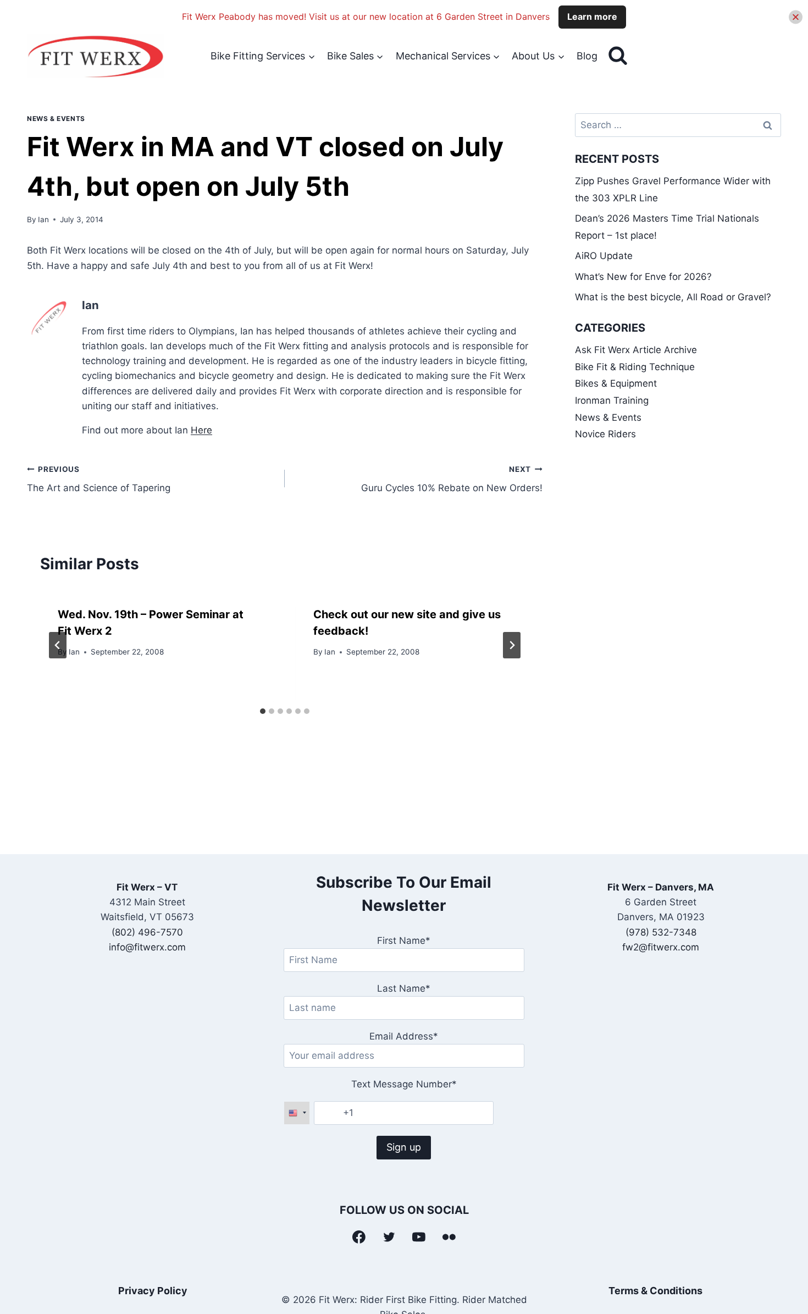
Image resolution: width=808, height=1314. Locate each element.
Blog (587, 56)
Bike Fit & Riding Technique (635, 366)
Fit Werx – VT (147, 887)
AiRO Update (604, 255)
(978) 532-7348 (661, 932)
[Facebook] (359, 1237)
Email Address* (403, 1036)
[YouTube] (419, 1237)
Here (201, 430)
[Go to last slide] (58, 645)
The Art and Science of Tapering (98, 479)
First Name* (403, 940)
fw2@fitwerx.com (660, 947)
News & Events (56, 118)
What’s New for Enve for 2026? (643, 276)
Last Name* (403, 988)
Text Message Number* (404, 1084)
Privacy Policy (152, 1290)
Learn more (592, 16)
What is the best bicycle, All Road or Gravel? (673, 297)
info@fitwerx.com (147, 947)
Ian (43, 219)
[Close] (796, 17)
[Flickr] (449, 1237)
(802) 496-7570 (147, 932)
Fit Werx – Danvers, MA (660, 887)
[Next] (512, 645)
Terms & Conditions (655, 1290)
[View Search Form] (618, 56)
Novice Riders (605, 433)
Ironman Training (612, 400)
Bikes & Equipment (616, 383)
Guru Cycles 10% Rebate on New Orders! (452, 479)
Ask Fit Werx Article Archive (636, 349)
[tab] (262, 711)
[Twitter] (389, 1237)
